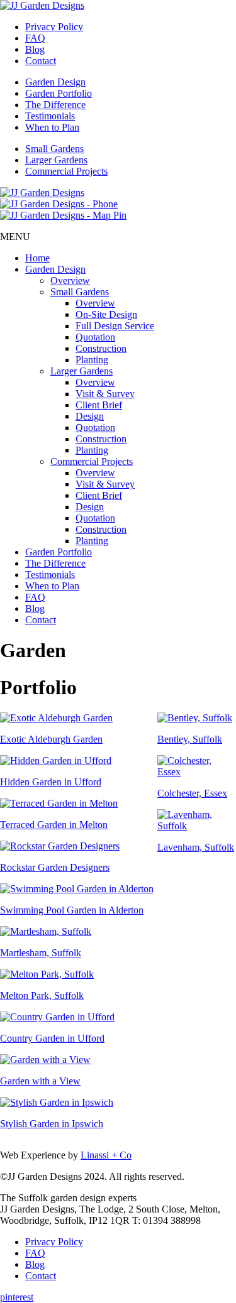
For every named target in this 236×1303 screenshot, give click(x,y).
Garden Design (55, 82)
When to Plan (52, 127)
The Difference (55, 104)
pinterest (16, 1297)
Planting (92, 359)
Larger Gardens (56, 160)
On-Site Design (106, 314)
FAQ (35, 38)
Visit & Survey (105, 393)
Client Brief (99, 405)
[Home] (42, 5)
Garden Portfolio (58, 93)
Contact (40, 60)
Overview (70, 280)
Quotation (95, 337)
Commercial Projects (66, 171)
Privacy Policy (54, 26)
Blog (35, 49)
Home (37, 258)
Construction (101, 348)
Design (90, 416)
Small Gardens (54, 148)
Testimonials (50, 116)
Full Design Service (115, 325)
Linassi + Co (106, 1155)
